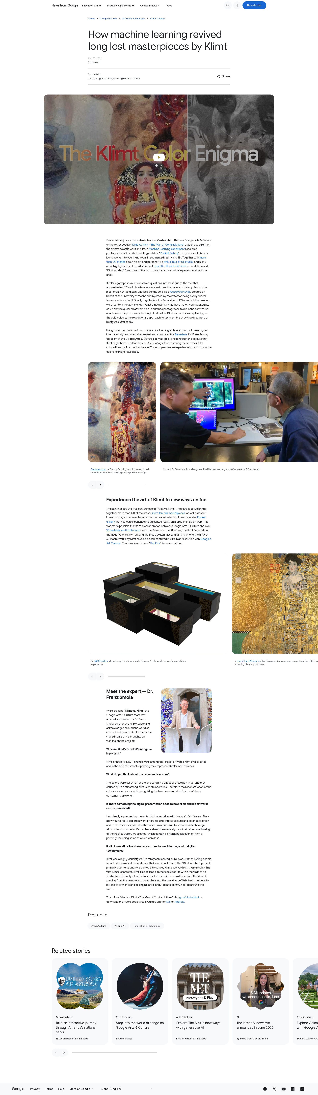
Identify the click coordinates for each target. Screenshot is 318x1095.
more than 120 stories (248, 660)
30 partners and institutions (123, 530)
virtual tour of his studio (178, 262)
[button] (254, 5)
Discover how (98, 469)
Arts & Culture (157, 18)
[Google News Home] (65, 5)
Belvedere (181, 334)
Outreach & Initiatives (133, 18)
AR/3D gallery (101, 660)
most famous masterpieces (168, 513)
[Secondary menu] (237, 5)
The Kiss (155, 543)
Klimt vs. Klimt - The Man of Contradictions (157, 244)
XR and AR (120, 925)
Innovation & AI (89, 5)
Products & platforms (119, 5)
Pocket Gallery (169, 253)
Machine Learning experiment (167, 249)
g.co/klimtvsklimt (189, 897)
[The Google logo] (18, 1089)
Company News (108, 18)
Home (91, 18)
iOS (168, 901)
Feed (169, 5)
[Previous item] (92, 485)
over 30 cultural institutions (170, 266)
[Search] (228, 5)
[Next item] (100, 485)
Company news (148, 5)
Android (179, 901)
